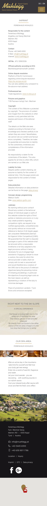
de (40, 3)
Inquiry (20, 456)
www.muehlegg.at (22, 57)
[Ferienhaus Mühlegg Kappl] (15, 9)
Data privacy (28, 462)
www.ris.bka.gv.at (29, 94)
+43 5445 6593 (19, 446)
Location (11, 456)
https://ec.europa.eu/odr (17, 81)
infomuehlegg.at (21, 54)
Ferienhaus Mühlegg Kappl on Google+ (19, 470)
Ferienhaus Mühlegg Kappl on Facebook (11, 470)
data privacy (33, 190)
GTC (18, 462)
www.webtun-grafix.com (21, 200)
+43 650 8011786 (20, 450)
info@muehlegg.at (20, 441)
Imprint (11, 462)
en (44, 3)
